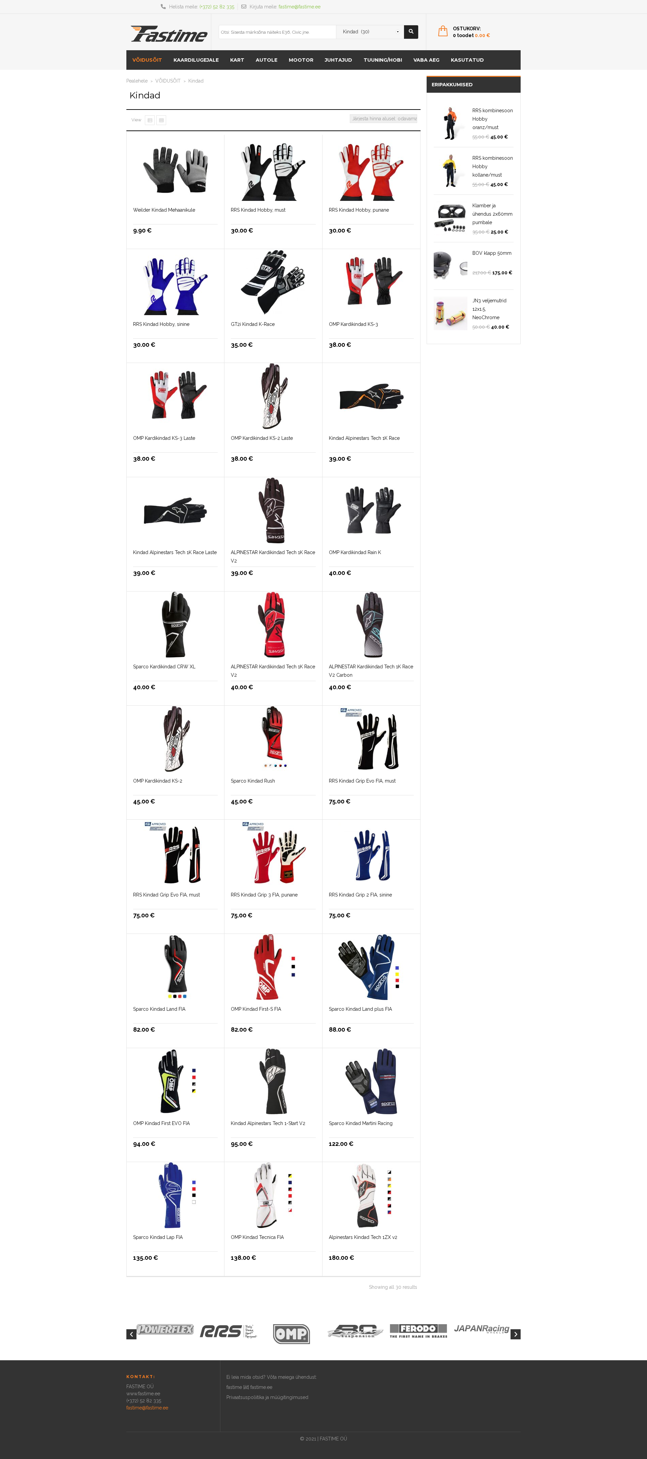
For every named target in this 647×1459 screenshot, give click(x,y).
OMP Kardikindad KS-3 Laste (164, 438)
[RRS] (228, 1331)
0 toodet (471, 35)
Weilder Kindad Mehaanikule (164, 210)
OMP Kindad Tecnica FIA (257, 1237)
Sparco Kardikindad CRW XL (164, 666)
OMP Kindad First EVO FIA (161, 1123)
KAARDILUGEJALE (196, 60)
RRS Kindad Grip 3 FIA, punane (264, 895)
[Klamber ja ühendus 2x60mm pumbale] (450, 218)
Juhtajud (338, 60)
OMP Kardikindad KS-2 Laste (262, 438)
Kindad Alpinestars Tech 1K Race (364, 438)
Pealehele (137, 81)
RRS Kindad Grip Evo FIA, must (362, 781)
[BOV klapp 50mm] (450, 266)
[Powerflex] (165, 1329)
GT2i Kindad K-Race (253, 324)
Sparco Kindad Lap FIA (158, 1237)
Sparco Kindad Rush (253, 781)
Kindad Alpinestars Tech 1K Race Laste (175, 552)
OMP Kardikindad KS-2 (157, 781)
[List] (150, 120)
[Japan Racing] (482, 1329)
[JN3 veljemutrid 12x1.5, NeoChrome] (450, 313)
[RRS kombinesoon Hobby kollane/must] (450, 171)
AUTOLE (266, 60)
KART (237, 60)
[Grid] (161, 120)
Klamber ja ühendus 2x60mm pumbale (492, 214)
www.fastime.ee (143, 1393)
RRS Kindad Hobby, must (258, 210)
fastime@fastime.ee (299, 6)
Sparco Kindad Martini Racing (361, 1123)
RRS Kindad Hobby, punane (359, 210)
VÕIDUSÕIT (147, 60)
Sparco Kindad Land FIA (159, 1009)
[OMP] (291, 1333)
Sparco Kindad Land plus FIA (360, 1009)
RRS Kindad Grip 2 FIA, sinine (360, 895)
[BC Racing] (355, 1330)
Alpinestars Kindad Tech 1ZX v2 (363, 1237)
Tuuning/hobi (383, 60)
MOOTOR (301, 60)
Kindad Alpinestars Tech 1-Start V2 (268, 1123)
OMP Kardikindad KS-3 (353, 324)
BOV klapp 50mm (492, 253)
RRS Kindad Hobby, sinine (161, 324)
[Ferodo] (418, 1330)
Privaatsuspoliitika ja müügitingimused (267, 1397)
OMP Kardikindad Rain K (355, 552)
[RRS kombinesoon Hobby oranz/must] (450, 123)
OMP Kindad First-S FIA (256, 1009)
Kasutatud (467, 60)
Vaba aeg (426, 60)
